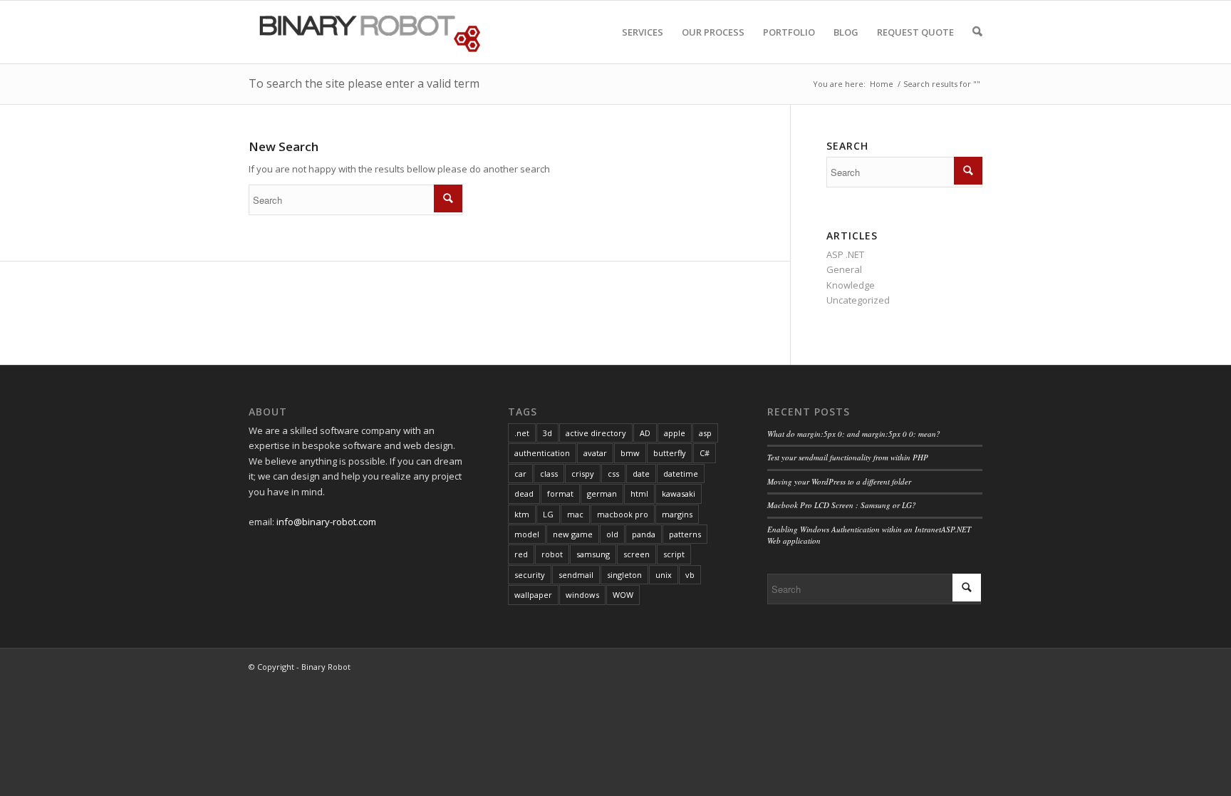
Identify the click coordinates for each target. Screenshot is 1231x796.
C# (705, 453)
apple (674, 433)
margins (677, 514)
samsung (593, 554)
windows (582, 594)
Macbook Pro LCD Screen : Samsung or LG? (841, 505)
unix (663, 574)
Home (881, 83)
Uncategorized (858, 300)
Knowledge (850, 285)
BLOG (845, 32)
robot (552, 554)
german (602, 493)
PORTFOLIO (789, 32)
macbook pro (622, 514)
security (529, 574)
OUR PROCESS (713, 32)
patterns (685, 534)
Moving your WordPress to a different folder (839, 481)
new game (573, 534)
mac (575, 514)
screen (636, 554)
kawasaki (678, 493)
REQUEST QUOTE (915, 32)
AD (645, 433)
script (674, 554)
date (641, 473)
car (520, 473)
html (639, 493)
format (560, 493)
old (612, 534)
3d (547, 433)
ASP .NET (845, 254)
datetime (680, 473)
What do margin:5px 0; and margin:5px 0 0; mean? (853, 433)
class (549, 473)
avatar (595, 453)
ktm (521, 514)
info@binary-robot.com (326, 521)
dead (524, 493)
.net (521, 433)
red (521, 554)
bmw (630, 453)
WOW (623, 594)
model (526, 534)
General (844, 269)
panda (643, 534)
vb (690, 574)
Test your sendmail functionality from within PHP (847, 457)
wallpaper (533, 594)
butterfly (669, 453)
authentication (542, 453)
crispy (582, 473)
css (613, 473)
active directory (596, 433)
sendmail (576, 574)
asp (705, 433)
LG (548, 514)
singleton (624, 574)
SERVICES (642, 32)
